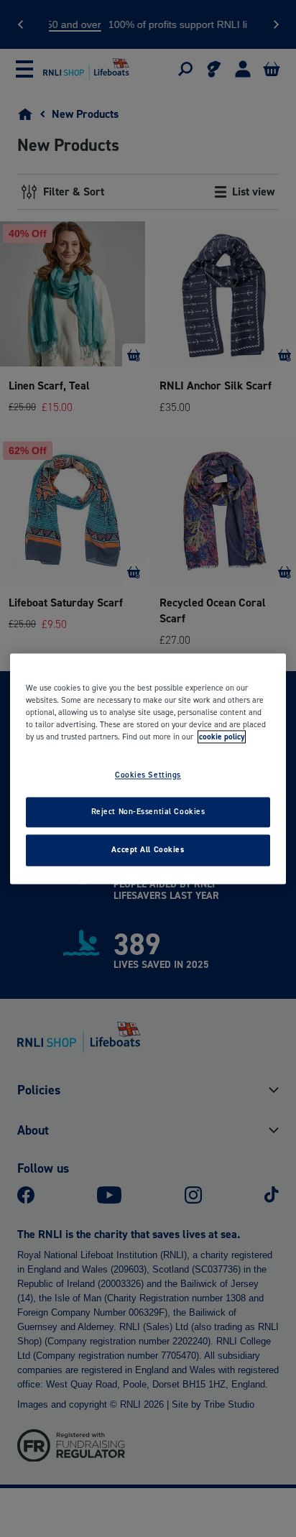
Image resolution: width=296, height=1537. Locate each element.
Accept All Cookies (147, 849)
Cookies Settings (148, 775)
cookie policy (221, 736)
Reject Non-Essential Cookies (148, 811)
